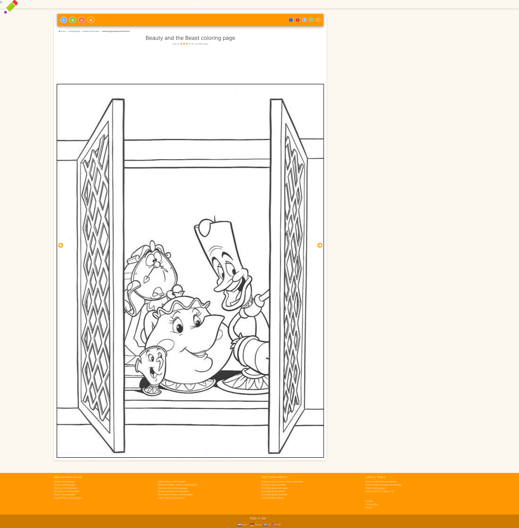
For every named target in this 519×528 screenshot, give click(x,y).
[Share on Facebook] (291, 20)
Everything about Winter (273, 497)
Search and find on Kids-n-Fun (379, 491)
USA (279, 524)
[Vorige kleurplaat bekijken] (61, 245)
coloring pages (74, 31)
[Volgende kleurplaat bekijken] (318, 245)
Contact (369, 501)
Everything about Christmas (274, 494)
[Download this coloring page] (90, 20)
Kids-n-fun (200, 4)
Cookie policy (371, 504)
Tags (296, 4)
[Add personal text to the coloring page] (63, 20)
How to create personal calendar (381, 481)
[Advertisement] (190, 65)
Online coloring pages (375, 488)
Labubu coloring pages (65, 484)
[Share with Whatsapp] (311, 20)
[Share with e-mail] (318, 20)
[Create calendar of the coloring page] (72, 20)
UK (269, 524)
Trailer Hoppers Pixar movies (171, 497)
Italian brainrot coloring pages (172, 481)
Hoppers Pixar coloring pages (68, 497)
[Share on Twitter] (304, 20)
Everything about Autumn (273, 491)
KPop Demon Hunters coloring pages (175, 494)
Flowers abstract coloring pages (173, 491)
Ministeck (272, 4)
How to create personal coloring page (383, 484)
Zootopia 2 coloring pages (66, 491)
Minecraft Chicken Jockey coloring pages (177, 484)
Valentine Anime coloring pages (172, 488)
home (63, 31)
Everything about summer (273, 484)
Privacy (368, 507)
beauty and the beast (91, 31)
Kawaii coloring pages (64, 481)
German (258, 524)
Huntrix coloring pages (64, 494)
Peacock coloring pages (65, 488)
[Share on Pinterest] (297, 20)
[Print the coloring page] (81, 20)
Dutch (244, 524)
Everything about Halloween (275, 488)
